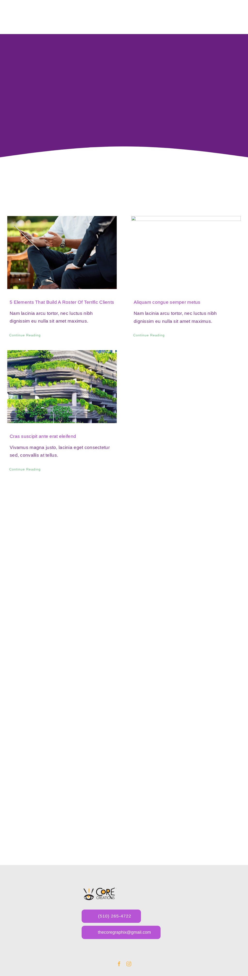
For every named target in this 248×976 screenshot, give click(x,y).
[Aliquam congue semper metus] (186, 252)
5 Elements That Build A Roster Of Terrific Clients (62, 302)
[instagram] (128, 964)
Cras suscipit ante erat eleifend (43, 436)
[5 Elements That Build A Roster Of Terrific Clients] (62, 252)
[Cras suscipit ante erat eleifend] (62, 386)
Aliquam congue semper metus (167, 302)
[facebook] (119, 964)
